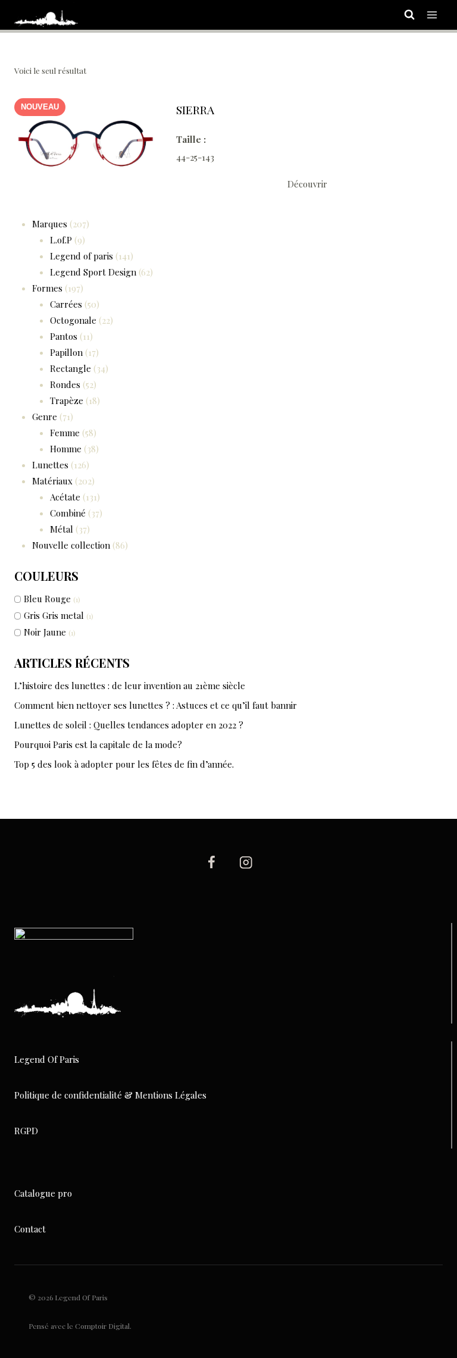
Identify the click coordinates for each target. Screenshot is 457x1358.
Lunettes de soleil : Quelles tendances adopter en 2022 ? (128, 725)
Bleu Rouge (47, 599)
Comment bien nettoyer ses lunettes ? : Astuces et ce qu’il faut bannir (155, 705)
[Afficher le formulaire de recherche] (403, 15)
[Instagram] (246, 862)
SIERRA (195, 109)
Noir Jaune (45, 632)
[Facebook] (211, 862)
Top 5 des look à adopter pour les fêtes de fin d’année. (124, 764)
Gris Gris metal (54, 615)
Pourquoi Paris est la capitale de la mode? (98, 744)
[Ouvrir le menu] (432, 14)
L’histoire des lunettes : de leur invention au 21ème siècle (129, 685)
